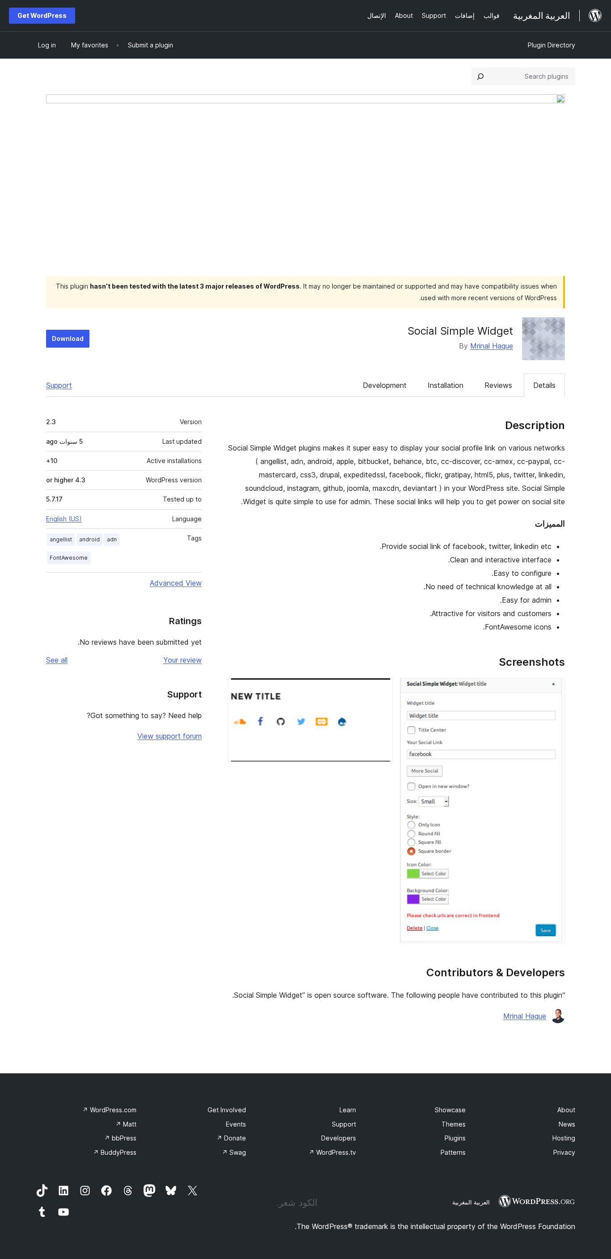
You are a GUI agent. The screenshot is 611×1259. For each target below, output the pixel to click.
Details (544, 385)
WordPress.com (109, 1110)
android (89, 539)
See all (57, 659)
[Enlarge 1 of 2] (552, 689)
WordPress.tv (332, 1152)
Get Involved (227, 1110)
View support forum (169, 736)
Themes (453, 1124)
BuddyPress (114, 1152)
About (566, 1110)
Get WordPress (42, 15)
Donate (231, 1138)
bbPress (120, 1138)
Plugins (455, 1138)
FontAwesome (69, 557)
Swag (234, 1152)
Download (68, 338)
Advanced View (176, 582)
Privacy (564, 1152)
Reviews (498, 385)
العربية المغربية (471, 1202)
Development (385, 385)
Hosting (563, 1138)
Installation (445, 385)
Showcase (450, 1110)
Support (59, 385)
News (567, 1124)
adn (112, 539)
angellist (61, 539)
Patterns (453, 1152)
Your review (182, 659)
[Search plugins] (480, 76)
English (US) (64, 519)
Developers (338, 1138)
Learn (347, 1110)
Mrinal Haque (491, 345)
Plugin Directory (551, 45)
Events (236, 1124)
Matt (125, 1124)
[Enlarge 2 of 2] (380, 689)
